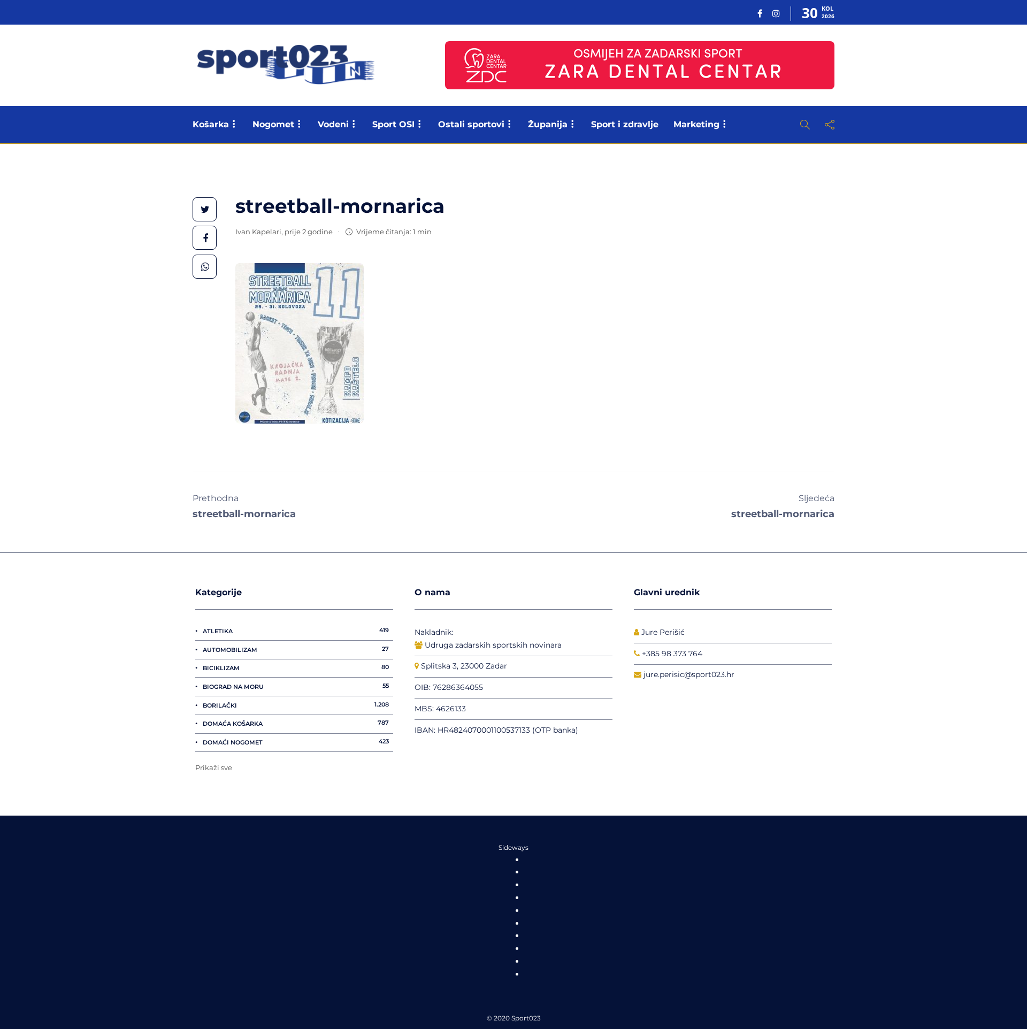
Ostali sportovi (471, 124)
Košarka (211, 124)
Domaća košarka (296, 723)
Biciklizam (296, 667)
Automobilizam (296, 649)
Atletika (296, 630)
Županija (548, 124)
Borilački (296, 705)
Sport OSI (393, 124)
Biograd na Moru (296, 686)
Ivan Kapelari (258, 231)
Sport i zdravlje (624, 124)
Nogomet (273, 124)
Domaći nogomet (296, 742)
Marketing (696, 124)
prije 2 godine (309, 231)
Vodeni (333, 124)
